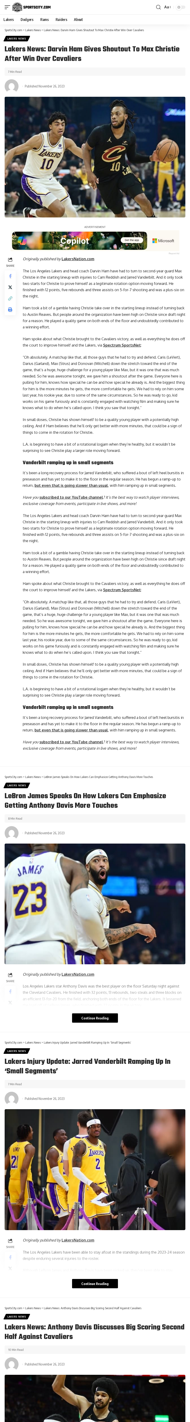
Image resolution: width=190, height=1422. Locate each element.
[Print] (10, 309)
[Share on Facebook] (10, 276)
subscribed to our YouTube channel (71, 497)
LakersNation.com (78, 259)
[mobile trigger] (9, 7)
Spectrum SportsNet (122, 345)
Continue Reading (95, 1018)
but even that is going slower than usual (71, 485)
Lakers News (16, 38)
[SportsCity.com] (32, 7)
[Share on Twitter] (10, 287)
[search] (158, 7)
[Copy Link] (10, 298)
